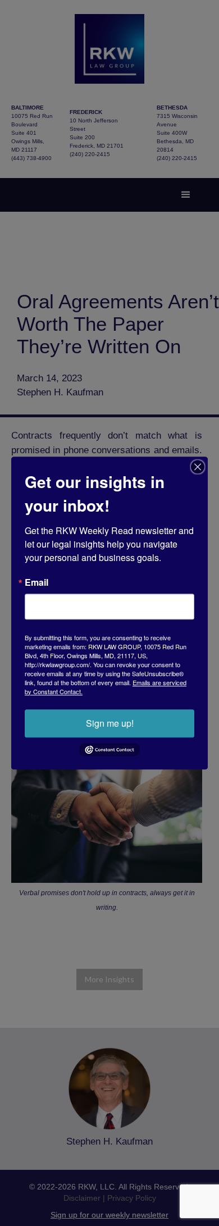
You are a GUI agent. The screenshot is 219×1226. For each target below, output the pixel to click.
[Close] (197, 466)
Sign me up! (110, 723)
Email (36, 582)
